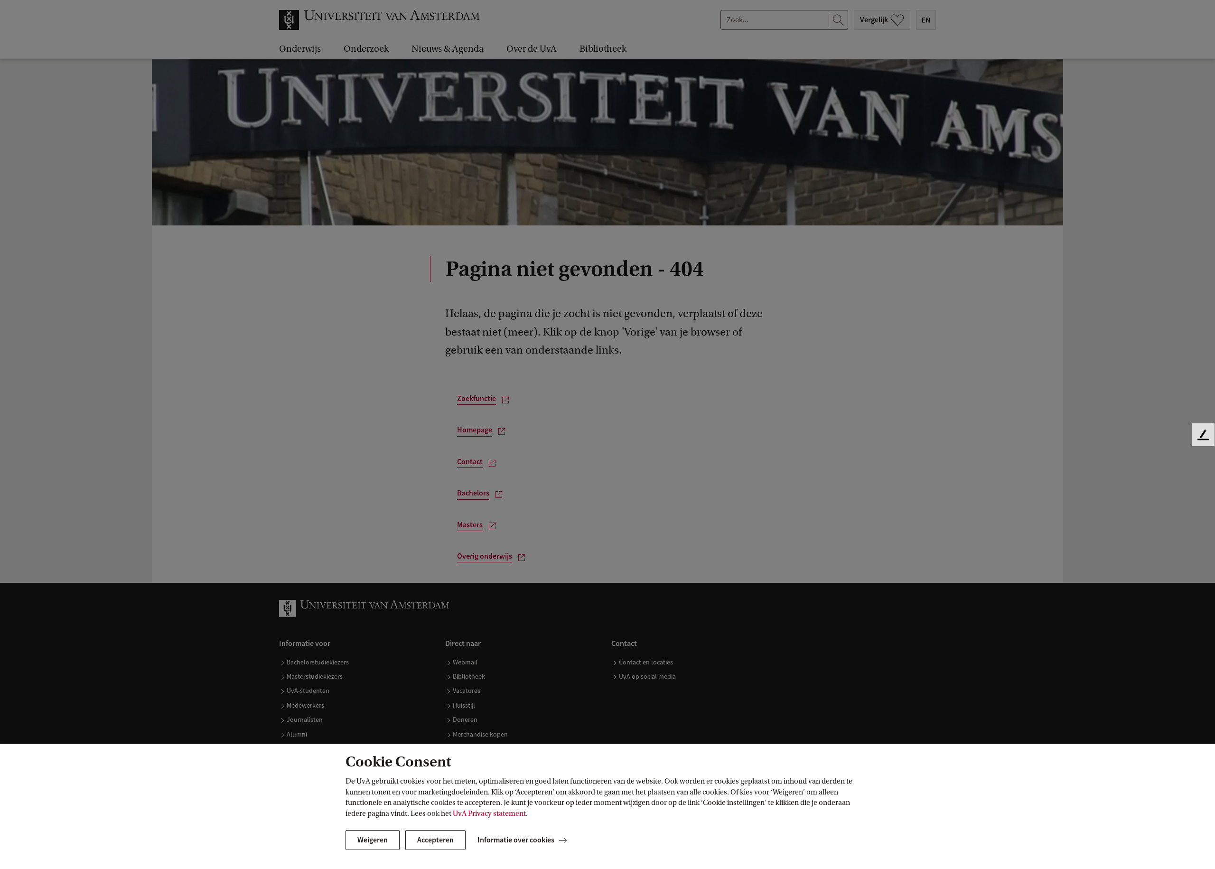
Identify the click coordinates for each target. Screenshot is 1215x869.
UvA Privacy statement (489, 813)
